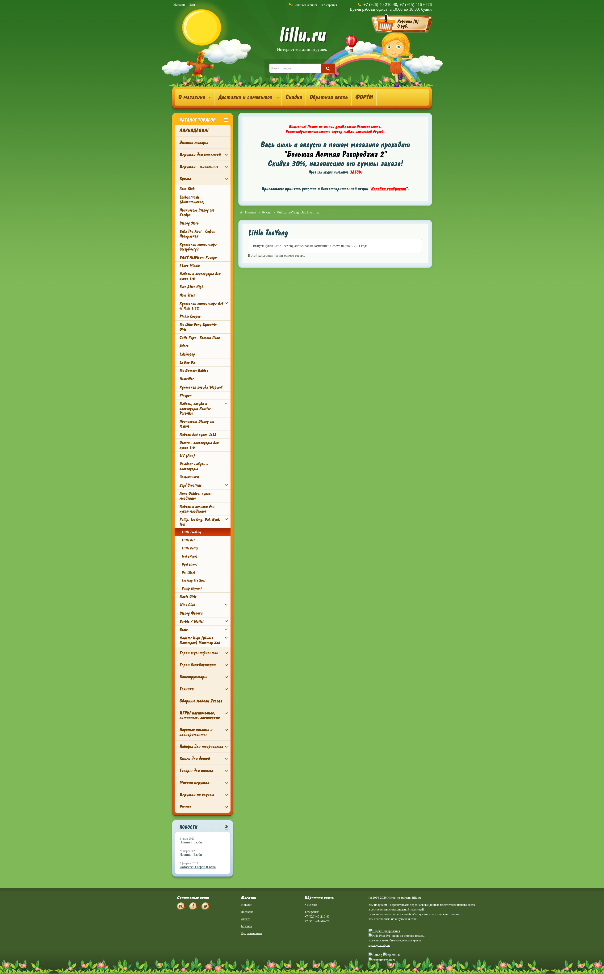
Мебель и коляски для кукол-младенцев (196, 509)
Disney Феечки (190, 613)
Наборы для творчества (201, 746)
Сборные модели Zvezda (200, 701)
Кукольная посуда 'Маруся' (200, 387)
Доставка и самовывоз (245, 97)
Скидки (293, 97)
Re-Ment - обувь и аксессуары (193, 466)
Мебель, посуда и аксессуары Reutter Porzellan (194, 408)
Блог (192, 4)
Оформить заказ (251, 933)
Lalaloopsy (187, 354)
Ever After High (191, 286)
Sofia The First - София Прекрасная (197, 234)
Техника (186, 689)
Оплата (245, 919)
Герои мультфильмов (198, 653)
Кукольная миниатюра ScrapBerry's (198, 247)
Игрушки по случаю (196, 795)
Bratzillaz (186, 379)
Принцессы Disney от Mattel (196, 424)
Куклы (185, 179)
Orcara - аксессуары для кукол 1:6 (198, 445)
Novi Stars (187, 295)
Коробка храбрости (388, 189)
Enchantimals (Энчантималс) (192, 199)
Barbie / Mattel (191, 621)
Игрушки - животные (198, 167)
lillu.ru (302, 40)
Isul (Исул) (189, 556)
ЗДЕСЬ (355, 172)
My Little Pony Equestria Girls (197, 327)
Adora (183, 346)
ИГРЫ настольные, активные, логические (199, 715)
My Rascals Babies (193, 370)
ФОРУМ (364, 97)
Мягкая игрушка (194, 783)
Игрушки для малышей (200, 154)
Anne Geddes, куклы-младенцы (196, 496)
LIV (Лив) (187, 455)
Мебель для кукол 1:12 (197, 434)
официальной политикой (407, 909)
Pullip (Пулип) (192, 588)
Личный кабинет (306, 5)
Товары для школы (196, 771)
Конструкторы (193, 677)
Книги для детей (194, 758)
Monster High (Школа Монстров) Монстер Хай (199, 640)
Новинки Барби (191, 842)
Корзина (246, 926)
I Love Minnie (189, 265)
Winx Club (187, 605)
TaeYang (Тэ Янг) (194, 580)
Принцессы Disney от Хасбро (196, 212)
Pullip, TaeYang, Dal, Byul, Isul (199, 522)
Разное (185, 807)
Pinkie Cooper (189, 316)
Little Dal (188, 540)
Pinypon (185, 395)
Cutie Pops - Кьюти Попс (199, 337)
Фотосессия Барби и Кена (198, 867)
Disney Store (188, 223)
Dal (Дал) (188, 572)
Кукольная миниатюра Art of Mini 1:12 (201, 306)
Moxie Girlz (187, 596)
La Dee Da (187, 362)
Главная (250, 212)
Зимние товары (193, 142)
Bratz (183, 629)
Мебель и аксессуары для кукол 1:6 (199, 276)
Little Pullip (190, 548)
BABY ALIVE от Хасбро (198, 257)
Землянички (189, 477)
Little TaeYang (191, 532)
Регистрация (328, 5)
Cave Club (186, 188)
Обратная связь (328, 97)
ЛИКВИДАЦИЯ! (193, 130)
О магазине (191, 97)
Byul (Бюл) (189, 564)
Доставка (247, 912)
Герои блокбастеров (197, 665)
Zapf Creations (190, 485)
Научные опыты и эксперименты (195, 732)
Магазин (179, 4)
